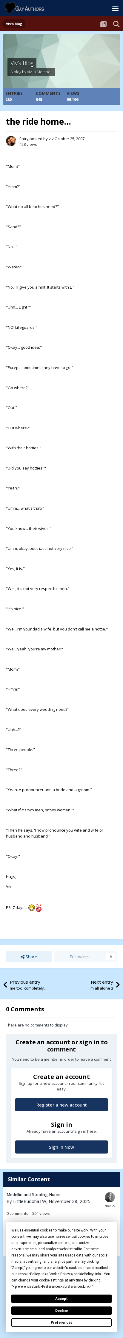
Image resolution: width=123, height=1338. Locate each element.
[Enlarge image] (31, 907)
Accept (61, 1299)
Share (30, 957)
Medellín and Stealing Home (34, 1194)
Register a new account (61, 1105)
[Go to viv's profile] (11, 141)
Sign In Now (61, 1147)
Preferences (62, 1322)
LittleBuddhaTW (29, 1201)
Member (44, 71)
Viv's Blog (21, 63)
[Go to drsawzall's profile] (110, 1197)
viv (29, 71)
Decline (61, 1311)
